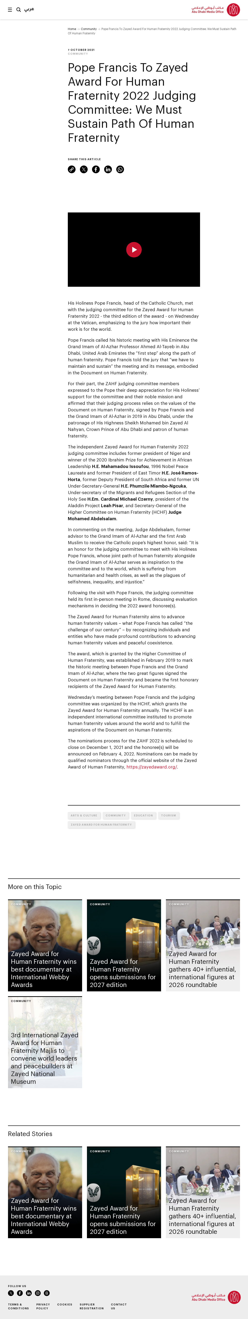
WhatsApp (120, 169)
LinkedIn (108, 169)
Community (89, 28)
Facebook (96, 169)
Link (72, 169)
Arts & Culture (84, 815)
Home (72, 28)
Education (143, 815)
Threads (47, 1293)
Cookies (64, 1304)
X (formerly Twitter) (84, 169)
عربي (29, 8)
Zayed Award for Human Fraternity (101, 824)
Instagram (38, 1293)
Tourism (168, 815)
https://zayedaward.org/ (151, 766)
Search (18, 9)
